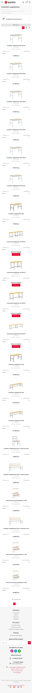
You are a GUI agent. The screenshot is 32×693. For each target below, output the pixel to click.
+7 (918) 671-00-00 (17, 658)
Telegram (15, 651)
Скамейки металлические (14, 19)
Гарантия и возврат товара (16, 629)
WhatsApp (19, 651)
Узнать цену (16, 254)
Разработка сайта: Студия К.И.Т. (16, 685)
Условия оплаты (16, 625)
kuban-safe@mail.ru (17, 663)
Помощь (16, 633)
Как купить (16, 622)
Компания (16, 610)
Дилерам (16, 619)
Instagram (11, 651)
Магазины (16, 617)
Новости (16, 615)
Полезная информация (16, 635)
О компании (16, 612)
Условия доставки (16, 627)
